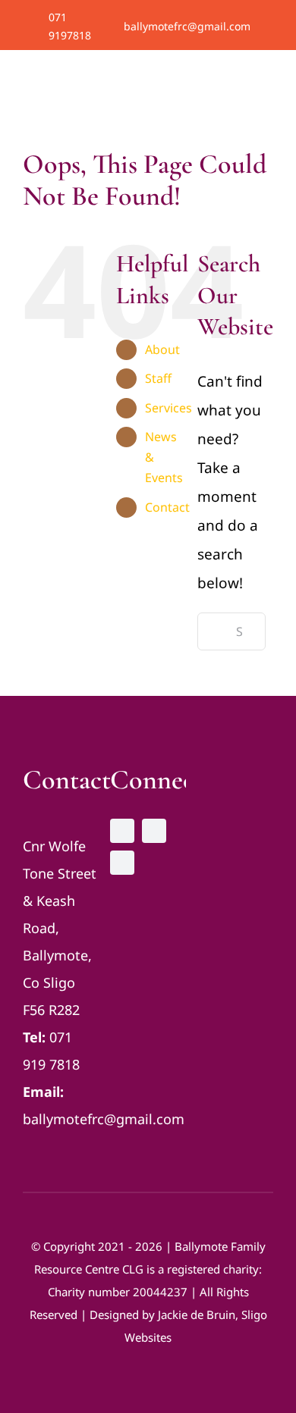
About (162, 349)
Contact (167, 507)
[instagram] (269, 26)
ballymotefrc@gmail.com (187, 26)
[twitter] (246, 26)
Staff (158, 378)
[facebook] (224, 26)
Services (168, 407)
